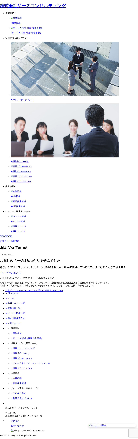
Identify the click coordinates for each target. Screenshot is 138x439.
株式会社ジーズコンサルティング (33, 5)
